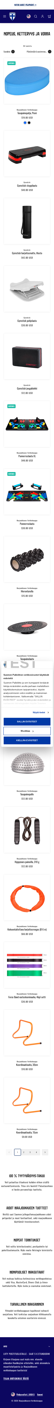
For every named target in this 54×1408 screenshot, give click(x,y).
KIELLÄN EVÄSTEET (27, 740)
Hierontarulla (27, 591)
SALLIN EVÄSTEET (27, 721)
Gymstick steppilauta (27, 185)
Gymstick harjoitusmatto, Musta (27, 253)
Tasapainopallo (27, 794)
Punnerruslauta (27, 524)
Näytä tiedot (39, 712)
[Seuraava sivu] (45, 1152)
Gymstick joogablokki (27, 388)
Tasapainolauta (27, 659)
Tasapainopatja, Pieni (27, 113)
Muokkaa (25, 731)
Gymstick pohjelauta (27, 321)
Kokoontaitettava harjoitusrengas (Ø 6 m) (27, 929)
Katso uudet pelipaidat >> (27, 4)
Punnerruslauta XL (27, 456)
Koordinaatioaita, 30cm (27, 1065)
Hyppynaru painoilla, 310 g (27, 862)
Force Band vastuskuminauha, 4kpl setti (27, 997)
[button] (4, 16)
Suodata (7, 51)
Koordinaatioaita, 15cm (27, 1132)
